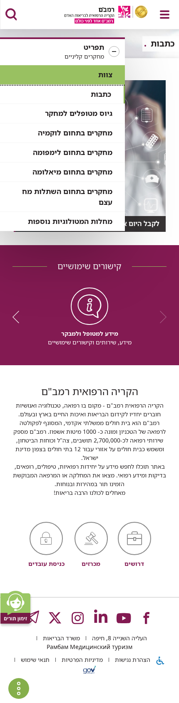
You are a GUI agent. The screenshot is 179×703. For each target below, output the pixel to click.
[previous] (160, 317)
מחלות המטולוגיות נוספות (70, 221)
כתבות (101, 94)
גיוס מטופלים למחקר (78, 113)
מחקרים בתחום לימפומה (72, 152)
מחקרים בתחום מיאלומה (72, 172)
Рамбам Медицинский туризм (89, 647)
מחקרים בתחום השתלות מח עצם (67, 197)
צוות (105, 74)
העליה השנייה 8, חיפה (118, 638)
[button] (62, 52)
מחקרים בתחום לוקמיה (75, 133)
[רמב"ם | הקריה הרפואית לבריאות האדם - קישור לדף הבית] (95, 15)
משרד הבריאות (60, 638)
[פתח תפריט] (164, 14)
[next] (18, 317)
